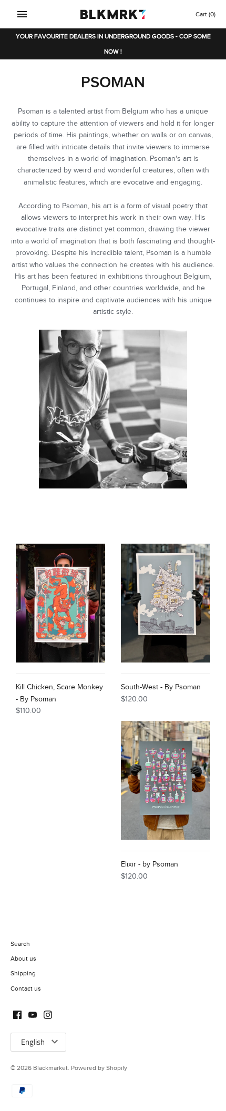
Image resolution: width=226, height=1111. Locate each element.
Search (20, 943)
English (33, 1042)
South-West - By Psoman (161, 687)
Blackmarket (50, 1068)
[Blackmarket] (113, 14)
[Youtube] (32, 1016)
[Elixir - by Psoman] (165, 780)
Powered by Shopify (99, 1068)
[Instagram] (48, 1016)
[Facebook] (17, 1016)
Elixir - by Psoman (149, 864)
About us (23, 958)
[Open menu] (22, 14)
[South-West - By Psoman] (165, 603)
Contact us (26, 988)
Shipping (23, 973)
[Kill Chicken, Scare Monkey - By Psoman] (60, 603)
